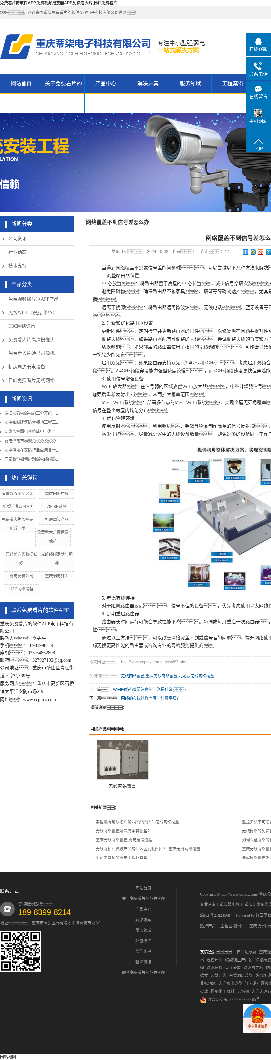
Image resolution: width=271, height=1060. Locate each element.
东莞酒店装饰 (241, 975)
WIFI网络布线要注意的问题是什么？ (150, 689)
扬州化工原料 (222, 991)
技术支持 (17, 265)
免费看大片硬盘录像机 (31, 353)
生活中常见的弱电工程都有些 (121, 858)
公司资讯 (17, 238)
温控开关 (214, 960)
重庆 (253, 926)
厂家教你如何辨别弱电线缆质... (31, 459)
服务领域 (190, 83)
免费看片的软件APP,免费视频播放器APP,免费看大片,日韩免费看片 (58, 3)
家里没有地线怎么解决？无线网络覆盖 (137, 822)
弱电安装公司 (21, 576)
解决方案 (148, 83)
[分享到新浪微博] (261, 252)
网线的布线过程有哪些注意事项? (150, 698)
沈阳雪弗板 (253, 968)
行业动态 (17, 252)
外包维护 (143, 941)
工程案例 (232, 83)
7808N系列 (57, 506)
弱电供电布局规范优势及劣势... (31, 441)
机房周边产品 (57, 519)
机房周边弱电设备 (26, 366)
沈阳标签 (214, 968)
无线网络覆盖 (133, 676)
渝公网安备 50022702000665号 (233, 999)
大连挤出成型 (230, 983)
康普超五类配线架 (17, 494)
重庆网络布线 (57, 494)
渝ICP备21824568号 (217, 915)
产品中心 (105, 83)
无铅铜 (243, 991)
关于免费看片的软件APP (63, 93)
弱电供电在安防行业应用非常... (31, 450)
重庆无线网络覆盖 (161, 676)
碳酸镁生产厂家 (239, 960)
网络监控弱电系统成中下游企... (31, 431)
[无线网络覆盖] (122, 760)
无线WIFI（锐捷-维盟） (32, 312)
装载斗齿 (218, 975)
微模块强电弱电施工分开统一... (31, 413)
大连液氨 (233, 968)
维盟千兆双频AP (17, 506)
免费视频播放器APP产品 (33, 299)
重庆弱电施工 (57, 576)
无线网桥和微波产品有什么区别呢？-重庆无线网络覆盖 (148, 849)
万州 (262, 926)
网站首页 (21, 83)
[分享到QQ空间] (253, 252)
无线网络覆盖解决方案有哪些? (123, 831)
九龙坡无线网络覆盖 (196, 676)
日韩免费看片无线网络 (31, 380)
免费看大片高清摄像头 (31, 339)
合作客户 (143, 951)
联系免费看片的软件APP (143, 972)
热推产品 (208, 926)
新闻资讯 (143, 962)
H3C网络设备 (21, 326)
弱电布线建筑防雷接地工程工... (31, 422)
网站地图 (8, 1057)
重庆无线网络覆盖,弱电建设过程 (124, 840)
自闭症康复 (246, 952)
